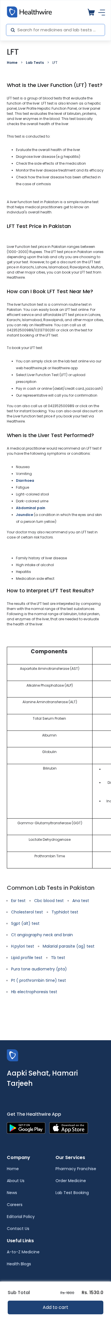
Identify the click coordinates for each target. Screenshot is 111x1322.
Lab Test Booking (72, 1192)
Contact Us (18, 1228)
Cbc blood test (49, 900)
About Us (15, 1181)
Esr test (18, 900)
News (12, 1192)
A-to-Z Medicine (23, 1252)
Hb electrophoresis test (34, 992)
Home (12, 62)
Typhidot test (65, 912)
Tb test (58, 957)
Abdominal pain (30, 507)
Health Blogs (19, 1264)
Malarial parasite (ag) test (68, 946)
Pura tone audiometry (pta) (39, 969)
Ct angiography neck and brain (42, 935)
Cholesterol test (27, 912)
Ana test (80, 900)
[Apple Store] (68, 1128)
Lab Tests (35, 62)
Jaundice (24, 514)
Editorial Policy (21, 1216)
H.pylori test (22, 946)
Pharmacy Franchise (76, 1169)
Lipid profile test (26, 957)
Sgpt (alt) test (25, 923)
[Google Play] (26, 1128)
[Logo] (12, 1055)
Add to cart (55, 1307)
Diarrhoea (25, 480)
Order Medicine (71, 1181)
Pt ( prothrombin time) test (38, 980)
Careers (14, 1204)
